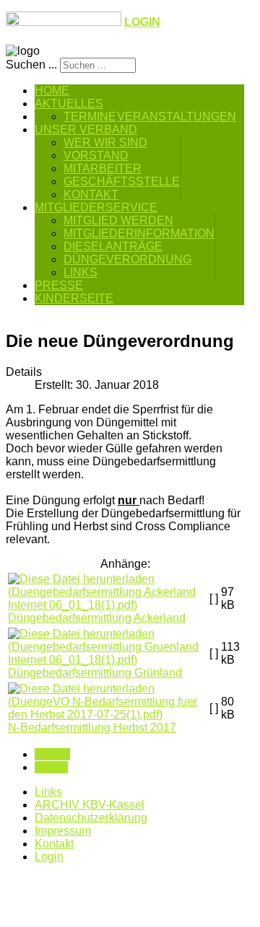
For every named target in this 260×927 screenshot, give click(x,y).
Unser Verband (86, 129)
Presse (59, 285)
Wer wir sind (105, 142)
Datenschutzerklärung (91, 818)
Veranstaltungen (176, 116)
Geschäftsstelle (122, 181)
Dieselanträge (113, 246)
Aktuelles (69, 103)
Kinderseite (74, 298)
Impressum (63, 831)
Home (52, 90)
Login (49, 857)
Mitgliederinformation (139, 233)
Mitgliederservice (96, 207)
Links (81, 272)
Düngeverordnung (127, 259)
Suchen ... (31, 64)
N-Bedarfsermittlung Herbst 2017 (92, 727)
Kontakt (91, 194)
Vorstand (96, 155)
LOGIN (142, 22)
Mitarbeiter (103, 168)
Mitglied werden (118, 220)
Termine (90, 116)
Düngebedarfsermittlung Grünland (95, 673)
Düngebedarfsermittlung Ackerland (97, 618)
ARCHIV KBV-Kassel (89, 805)
